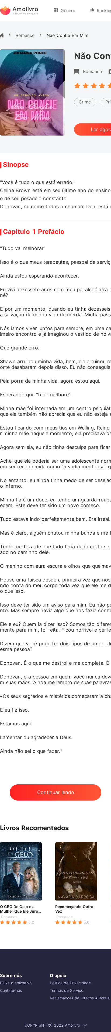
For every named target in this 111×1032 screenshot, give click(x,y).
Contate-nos (11, 990)
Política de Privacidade (70, 983)
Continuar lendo (55, 792)
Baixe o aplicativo (16, 983)
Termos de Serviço (66, 990)
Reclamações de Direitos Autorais (79, 998)
